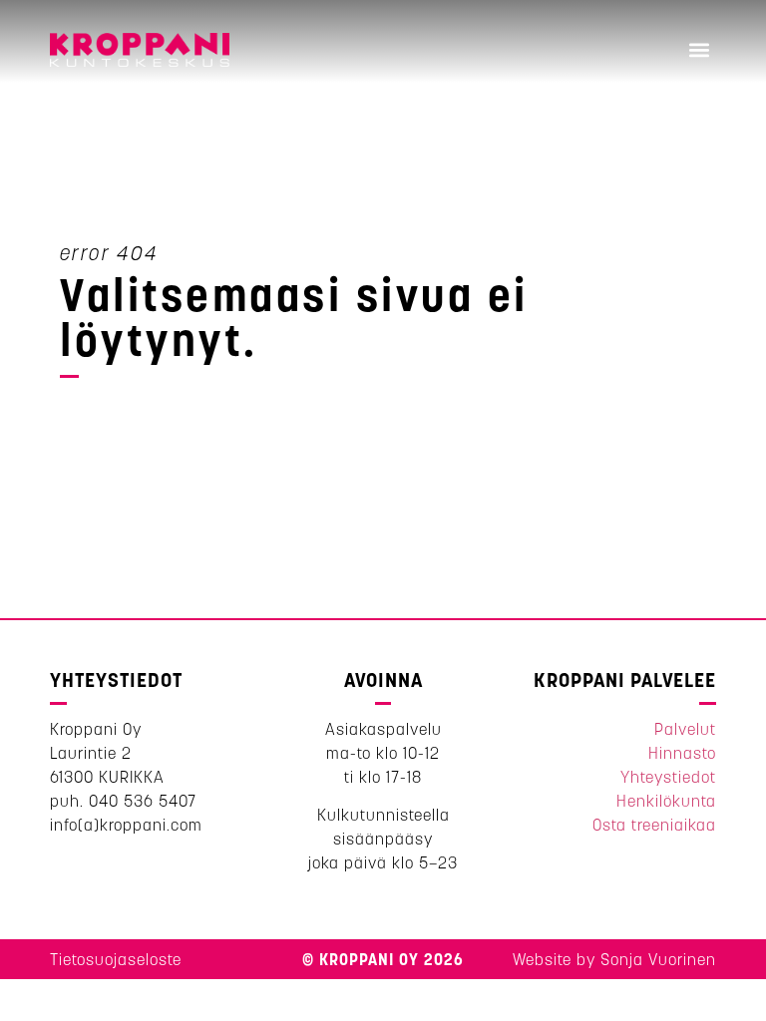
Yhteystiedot (668, 777)
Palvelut (685, 729)
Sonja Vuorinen (658, 959)
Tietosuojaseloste (116, 959)
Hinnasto (682, 753)
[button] (699, 50)
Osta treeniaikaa (654, 825)
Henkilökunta (666, 801)
